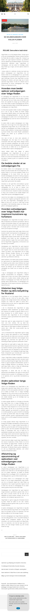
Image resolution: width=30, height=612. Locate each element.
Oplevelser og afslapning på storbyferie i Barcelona (13, 562)
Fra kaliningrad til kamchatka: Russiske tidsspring (12, 566)
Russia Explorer (15, 5)
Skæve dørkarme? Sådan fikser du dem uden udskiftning (14, 572)
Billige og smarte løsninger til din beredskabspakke (13, 575)
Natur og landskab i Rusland (15, 34)
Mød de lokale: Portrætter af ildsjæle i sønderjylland (13, 569)
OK (18, 608)
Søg (27, 554)
